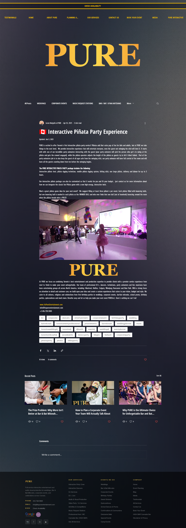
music (139, 323)
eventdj (91, 329)
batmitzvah (46, 323)
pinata (60, 340)
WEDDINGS (41, 103)
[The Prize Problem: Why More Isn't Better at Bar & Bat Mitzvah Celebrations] (46, 393)
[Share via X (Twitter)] (47, 350)
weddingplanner (124, 323)
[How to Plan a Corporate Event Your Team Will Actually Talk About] (93, 393)
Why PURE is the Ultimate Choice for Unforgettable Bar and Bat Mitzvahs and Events (138, 411)
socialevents (67, 335)
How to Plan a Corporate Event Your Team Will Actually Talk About (92, 411)
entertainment (81, 318)
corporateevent (100, 318)
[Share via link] (62, 350)
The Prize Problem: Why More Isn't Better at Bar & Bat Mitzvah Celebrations (45, 411)
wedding (133, 318)
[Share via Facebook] (40, 350)
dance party (83, 335)
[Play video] (93, 229)
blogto (97, 335)
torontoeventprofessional (68, 323)
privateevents (91, 323)
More (129, 103)
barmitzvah (107, 323)
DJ (42, 318)
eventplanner (120, 329)
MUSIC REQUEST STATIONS (83, 103)
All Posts (28, 103)
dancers (66, 318)
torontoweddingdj (49, 329)
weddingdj (104, 329)
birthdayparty (118, 318)
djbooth (79, 329)
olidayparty (73, 340)
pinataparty (46, 340)
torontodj (66, 329)
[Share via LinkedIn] (54, 350)
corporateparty (123, 335)
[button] (157, 103)
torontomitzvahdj (49, 335)
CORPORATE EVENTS (59, 103)
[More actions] (145, 123)
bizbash (108, 335)
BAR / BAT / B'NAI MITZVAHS (110, 103)
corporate (52, 318)
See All (159, 375)
